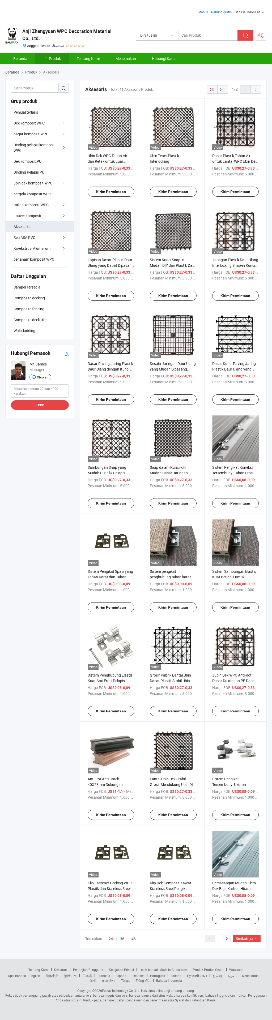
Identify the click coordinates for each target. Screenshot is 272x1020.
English (34, 976)
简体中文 (52, 976)
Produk (55, 58)
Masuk (203, 12)
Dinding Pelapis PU (29, 172)
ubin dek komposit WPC (33, 183)
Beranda (20, 58)
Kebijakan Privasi (121, 969)
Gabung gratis (221, 12)
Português (157, 976)
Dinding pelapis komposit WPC (34, 147)
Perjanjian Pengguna (88, 969)
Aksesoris (21, 226)
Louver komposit (27, 215)
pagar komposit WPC (31, 133)
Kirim (40, 404)
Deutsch (138, 976)
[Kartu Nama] (67, 353)
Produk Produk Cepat (208, 969)
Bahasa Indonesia (169, 980)
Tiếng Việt (143, 980)
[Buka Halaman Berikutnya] (256, 89)
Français (103, 976)
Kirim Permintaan (111, 192)
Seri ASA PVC (24, 237)
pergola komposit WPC (32, 193)
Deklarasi (60, 969)
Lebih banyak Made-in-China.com (163, 969)
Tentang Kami (88, 58)
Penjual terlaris (26, 112)
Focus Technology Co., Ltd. (121, 990)
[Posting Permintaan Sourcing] (261, 35)
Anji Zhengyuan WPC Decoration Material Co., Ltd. (67, 34)
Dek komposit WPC (29, 123)
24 (111, 939)
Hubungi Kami (163, 58)
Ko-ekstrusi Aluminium (32, 248)
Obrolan (42, 377)
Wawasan (236, 969)
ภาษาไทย (108, 980)
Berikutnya (244, 938)
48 (133, 938)
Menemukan (126, 58)
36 (122, 938)
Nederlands (250, 976)
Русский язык (197, 976)
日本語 (87, 976)
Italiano (176, 976)
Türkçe (125, 980)
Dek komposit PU (27, 161)
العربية (232, 976)
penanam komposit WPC (34, 259)
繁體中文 (70, 976)
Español (121, 976)
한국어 (217, 976)
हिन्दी (93, 980)
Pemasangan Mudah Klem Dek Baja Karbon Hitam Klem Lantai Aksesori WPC (234, 888)
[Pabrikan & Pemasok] (39, 10)
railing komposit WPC (31, 204)
